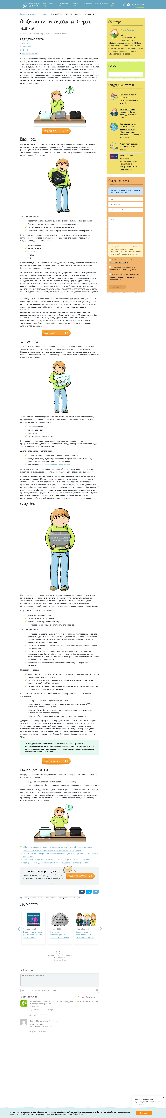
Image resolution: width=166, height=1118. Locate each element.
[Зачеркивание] (32, 990)
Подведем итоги (29, 53)
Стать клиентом (50, 131)
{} (51, 990)
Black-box (26, 43)
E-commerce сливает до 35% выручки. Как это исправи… (32, 934)
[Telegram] (96, 892)
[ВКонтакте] (82, 892)
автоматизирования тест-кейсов (55, 464)
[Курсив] (26, 990)
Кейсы (75, 3)
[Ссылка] (48, 990)
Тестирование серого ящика (69, 898)
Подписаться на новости (77, 876)
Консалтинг (63, 3)
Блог (96, 3)
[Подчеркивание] (29, 990)
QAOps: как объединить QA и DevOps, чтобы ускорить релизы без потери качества (60, 859)
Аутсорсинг (48, 3)
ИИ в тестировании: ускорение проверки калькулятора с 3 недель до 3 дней (57, 847)
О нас (112, 3)
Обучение (87, 3)
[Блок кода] (45, 990)
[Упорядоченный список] (35, 990)
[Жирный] (23, 990)
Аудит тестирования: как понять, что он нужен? (129, 146)
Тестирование (50, 898)
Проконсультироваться (52, 761)
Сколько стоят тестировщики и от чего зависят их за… (85, 934)
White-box (26, 47)
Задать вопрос (49, 333)
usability (31, 251)
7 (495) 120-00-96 (138, 5)
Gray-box (26, 50)
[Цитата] (42, 990)
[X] (89, 892)
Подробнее (84, 1114)
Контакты (104, 3)
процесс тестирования (33, 898)
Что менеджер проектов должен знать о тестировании (59, 934)
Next (101, 927)
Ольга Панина (127, 30)
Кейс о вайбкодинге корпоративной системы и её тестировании (52, 850)
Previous (19, 927)
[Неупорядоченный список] (38, 990)
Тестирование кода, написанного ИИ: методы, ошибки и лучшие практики (56, 863)
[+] (54, 990)
